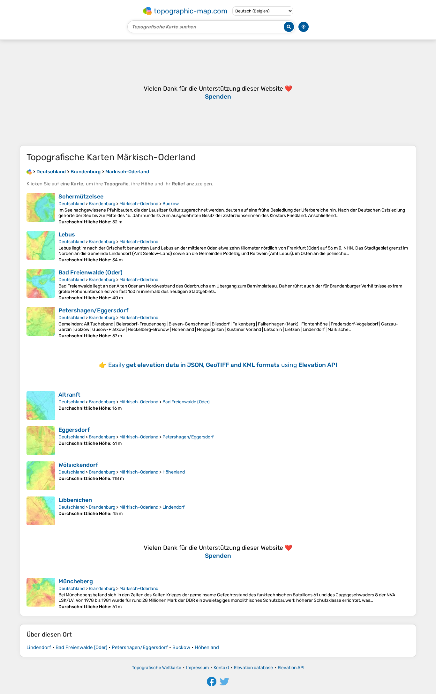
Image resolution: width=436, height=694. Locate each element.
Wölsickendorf (78, 464)
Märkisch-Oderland (138, 203)
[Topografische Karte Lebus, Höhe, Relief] (40, 247)
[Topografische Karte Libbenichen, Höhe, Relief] (40, 510)
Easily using (222, 365)
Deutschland (71, 203)
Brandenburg (102, 203)
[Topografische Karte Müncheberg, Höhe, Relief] (40, 593)
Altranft (69, 394)
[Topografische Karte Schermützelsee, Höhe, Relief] (40, 209)
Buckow (170, 203)
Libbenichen (75, 500)
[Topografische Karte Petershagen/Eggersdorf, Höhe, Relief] (40, 323)
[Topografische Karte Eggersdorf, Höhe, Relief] (40, 440)
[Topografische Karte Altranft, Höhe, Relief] (40, 405)
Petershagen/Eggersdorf (93, 310)
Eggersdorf (74, 429)
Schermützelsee (80, 196)
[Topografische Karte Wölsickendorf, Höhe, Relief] (40, 475)
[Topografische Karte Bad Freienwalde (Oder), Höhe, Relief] (40, 285)
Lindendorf (173, 507)
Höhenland (173, 472)
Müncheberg (75, 581)
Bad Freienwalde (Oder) (90, 272)
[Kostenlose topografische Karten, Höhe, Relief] (29, 172)
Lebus (66, 234)
